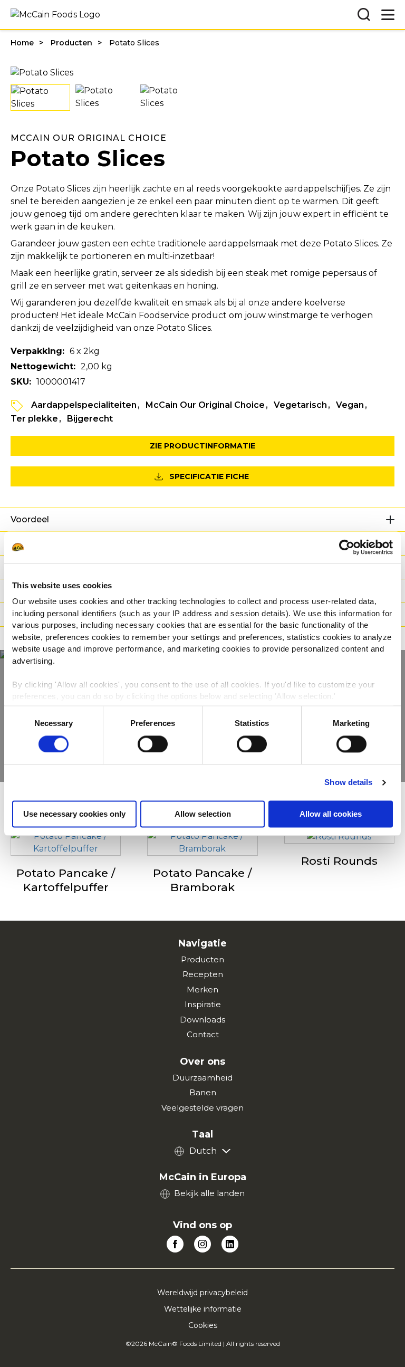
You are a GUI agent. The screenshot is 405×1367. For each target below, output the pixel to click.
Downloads (202, 1020)
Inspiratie (203, 1004)
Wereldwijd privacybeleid (202, 1292)
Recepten (202, 974)
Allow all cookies (331, 813)
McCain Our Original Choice (205, 405)
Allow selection (203, 813)
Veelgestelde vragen (202, 1108)
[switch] (153, 743)
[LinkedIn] (229, 1244)
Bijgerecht (90, 419)
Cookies (202, 1325)
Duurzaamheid (202, 1078)
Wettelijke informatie (203, 1309)
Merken (202, 989)
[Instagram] (202, 1244)
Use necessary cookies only (74, 813)
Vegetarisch (300, 405)
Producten (71, 42)
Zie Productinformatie (202, 446)
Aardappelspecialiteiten (84, 405)
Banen (202, 1092)
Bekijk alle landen (209, 1193)
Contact (203, 1034)
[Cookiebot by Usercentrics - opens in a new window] (347, 547)
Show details (348, 782)
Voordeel (30, 519)
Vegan (350, 405)
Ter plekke (34, 419)
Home (22, 42)
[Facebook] (175, 1244)
